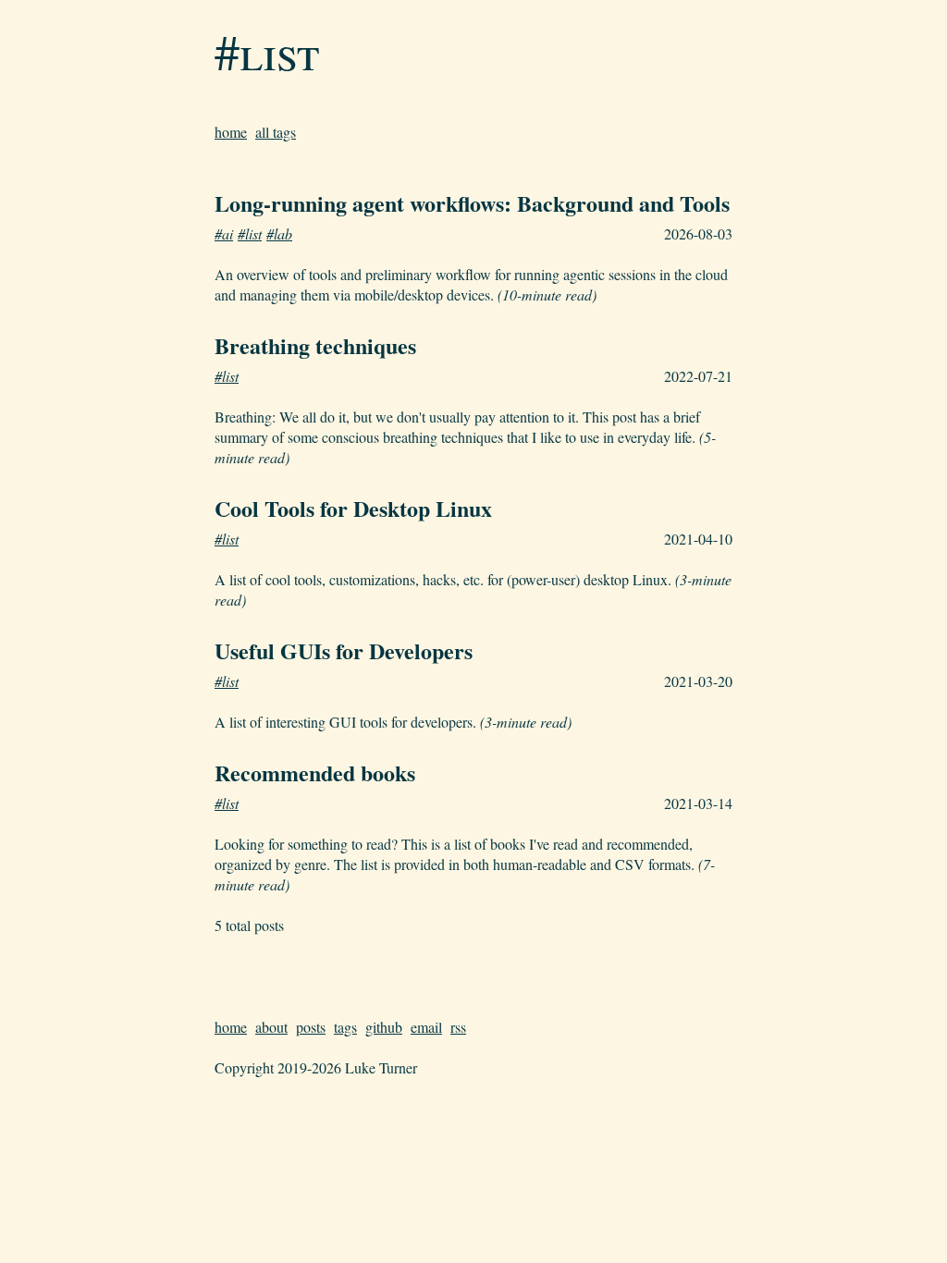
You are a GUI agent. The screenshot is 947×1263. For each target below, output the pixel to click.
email (426, 1026)
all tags (275, 131)
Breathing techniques (315, 345)
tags (345, 1026)
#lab (279, 233)
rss (458, 1026)
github (383, 1026)
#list (267, 51)
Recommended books (315, 772)
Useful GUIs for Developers (344, 650)
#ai (224, 233)
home (231, 131)
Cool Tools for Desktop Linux (353, 508)
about (271, 1026)
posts (311, 1026)
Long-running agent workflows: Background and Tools (472, 203)
